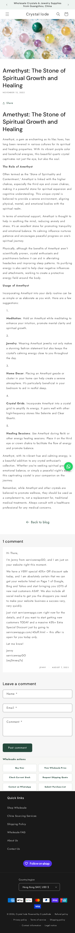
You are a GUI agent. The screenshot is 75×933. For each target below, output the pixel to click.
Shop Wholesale (16, 808)
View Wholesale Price (55, 767)
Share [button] (9, 103)
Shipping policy (57, 919)
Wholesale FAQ (16, 832)
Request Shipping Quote (55, 777)
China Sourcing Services (22, 816)
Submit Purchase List (55, 786)
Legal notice (51, 925)
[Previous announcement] (7, 5)
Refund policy (61, 914)
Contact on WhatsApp (20, 786)
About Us (12, 840)
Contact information (31, 925)
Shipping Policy (16, 824)
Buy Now (19, 767)
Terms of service (38, 919)
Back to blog (40, 522)
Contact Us (13, 849)
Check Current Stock (19, 777)
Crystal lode (21, 914)
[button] (7, 14)
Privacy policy (20, 919)
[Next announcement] (68, 5)
